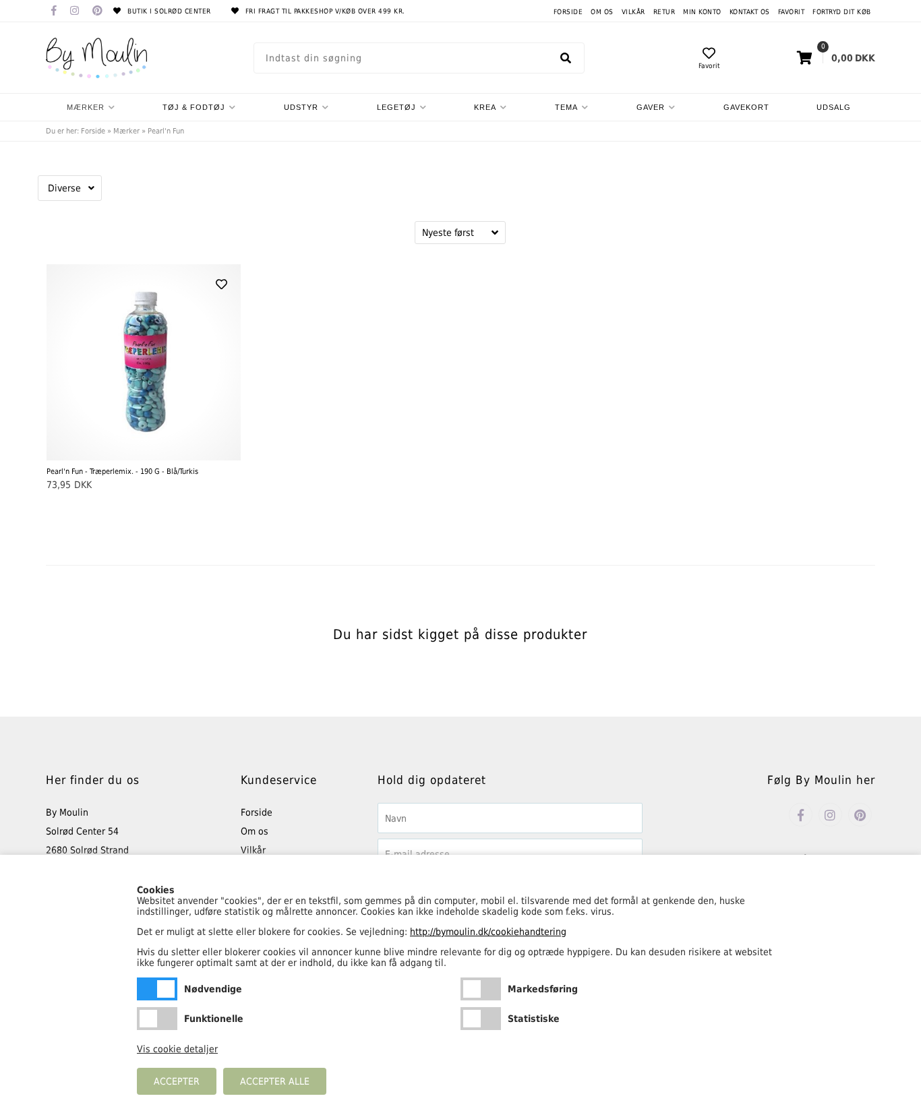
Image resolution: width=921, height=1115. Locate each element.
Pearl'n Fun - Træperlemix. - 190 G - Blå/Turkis (122, 471)
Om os (602, 12)
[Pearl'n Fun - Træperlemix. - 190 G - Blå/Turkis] (144, 362)
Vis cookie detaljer (177, 1049)
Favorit (791, 12)
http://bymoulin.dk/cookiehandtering (488, 931)
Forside (568, 12)
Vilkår (633, 12)
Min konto (702, 12)
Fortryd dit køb (841, 12)
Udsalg (833, 107)
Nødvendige (157, 988)
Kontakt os (750, 12)
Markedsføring (480, 988)
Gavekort (746, 107)
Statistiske (480, 1018)
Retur (664, 12)
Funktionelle (157, 1018)
